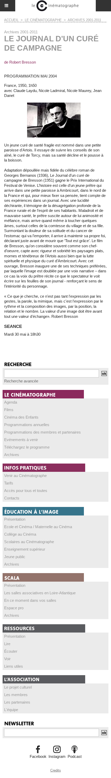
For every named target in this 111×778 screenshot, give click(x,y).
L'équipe (11, 709)
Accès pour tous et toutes (25, 490)
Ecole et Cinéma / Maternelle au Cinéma (38, 527)
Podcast (75, 756)
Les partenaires (17, 702)
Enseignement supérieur (24, 549)
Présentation (14, 519)
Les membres (16, 694)
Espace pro (13, 608)
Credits (55, 770)
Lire (7, 644)
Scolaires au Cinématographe (29, 542)
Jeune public (14, 556)
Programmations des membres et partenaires (42, 432)
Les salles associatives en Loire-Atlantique (40, 593)
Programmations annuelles (26, 424)
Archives (11, 454)
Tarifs (8, 483)
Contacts (11, 498)
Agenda (10, 402)
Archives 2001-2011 (84, 20)
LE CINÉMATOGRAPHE (43, 20)
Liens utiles (13, 666)
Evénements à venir (21, 439)
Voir (7, 659)
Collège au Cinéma (20, 534)
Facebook (38, 756)
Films (8, 409)
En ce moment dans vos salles (30, 600)
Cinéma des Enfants (21, 417)
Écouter (10, 651)
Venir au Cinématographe (25, 475)
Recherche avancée (21, 381)
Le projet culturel (18, 687)
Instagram (57, 756)
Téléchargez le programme (27, 447)
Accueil (11, 20)
